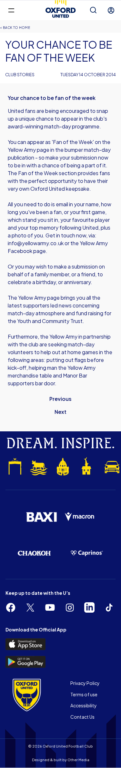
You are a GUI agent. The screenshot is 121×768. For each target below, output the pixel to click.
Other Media (78, 760)
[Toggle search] (93, 10)
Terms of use (83, 694)
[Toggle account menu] (111, 10)
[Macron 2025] (79, 517)
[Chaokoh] (34, 553)
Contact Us (82, 717)
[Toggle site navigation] (11, 10)
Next (60, 411)
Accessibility (83, 705)
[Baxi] (41, 517)
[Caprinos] (87, 553)
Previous (60, 398)
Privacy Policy (85, 683)
